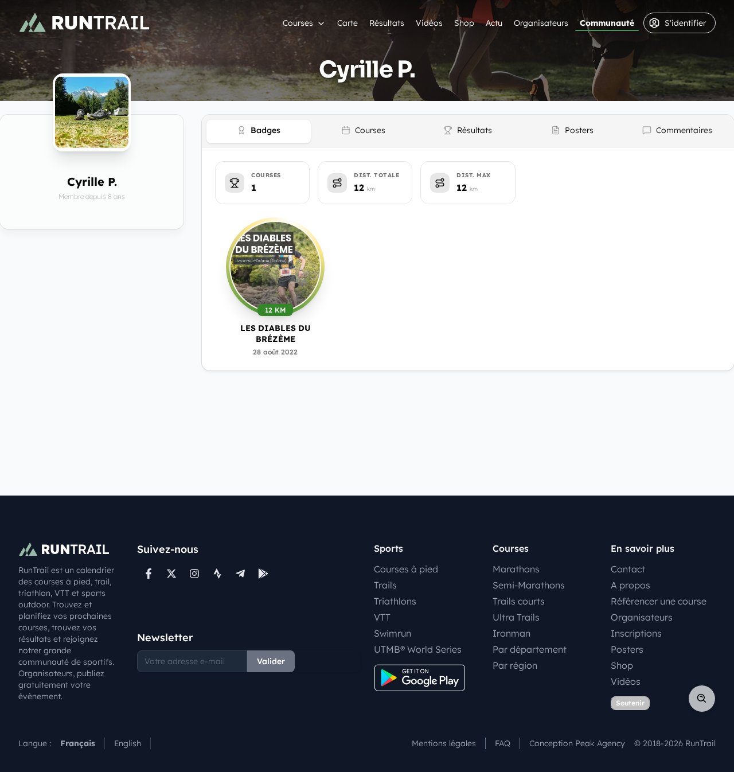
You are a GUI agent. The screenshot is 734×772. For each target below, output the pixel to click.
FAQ (502, 743)
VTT (382, 617)
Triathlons (395, 601)
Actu (494, 23)
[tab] (258, 131)
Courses (298, 23)
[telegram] (240, 573)
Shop (464, 23)
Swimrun (392, 633)
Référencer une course (658, 601)
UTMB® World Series (418, 649)
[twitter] (171, 573)
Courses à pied (406, 569)
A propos (630, 585)
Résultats (386, 23)
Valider (271, 661)
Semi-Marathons (529, 585)
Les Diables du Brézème (275, 333)
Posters (627, 649)
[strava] (217, 573)
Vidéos (429, 23)
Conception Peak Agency (577, 743)
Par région (515, 665)
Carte (347, 23)
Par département (530, 649)
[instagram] (194, 573)
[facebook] (148, 573)
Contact (628, 569)
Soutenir (630, 703)
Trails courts (519, 601)
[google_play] (263, 573)
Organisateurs (541, 23)
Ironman (511, 633)
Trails (385, 585)
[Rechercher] (702, 698)
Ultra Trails (516, 617)
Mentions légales (444, 743)
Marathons (516, 569)
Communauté (607, 23)
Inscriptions (636, 633)
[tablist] (468, 131)
